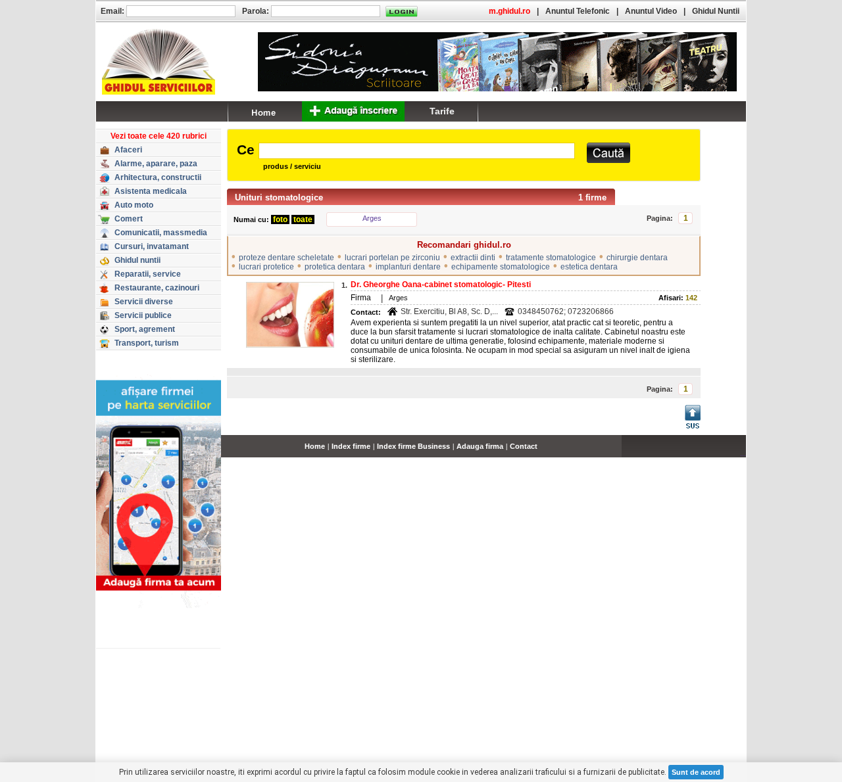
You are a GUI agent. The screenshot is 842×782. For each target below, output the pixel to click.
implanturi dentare (408, 266)
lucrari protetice (266, 266)
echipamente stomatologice (500, 266)
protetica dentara (335, 266)
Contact (523, 446)
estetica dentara (589, 266)
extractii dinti (473, 257)
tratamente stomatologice (551, 257)
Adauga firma (480, 446)
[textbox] (417, 151)
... (743, 453)
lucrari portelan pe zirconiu (392, 257)
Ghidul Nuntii (715, 11)
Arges (372, 218)
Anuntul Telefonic (577, 11)
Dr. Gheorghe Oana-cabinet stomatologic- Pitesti (441, 284)
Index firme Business (413, 446)
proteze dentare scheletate (286, 257)
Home (315, 446)
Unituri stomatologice (279, 197)
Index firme (351, 446)
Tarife (442, 111)
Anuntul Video (651, 11)
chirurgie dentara (637, 257)
